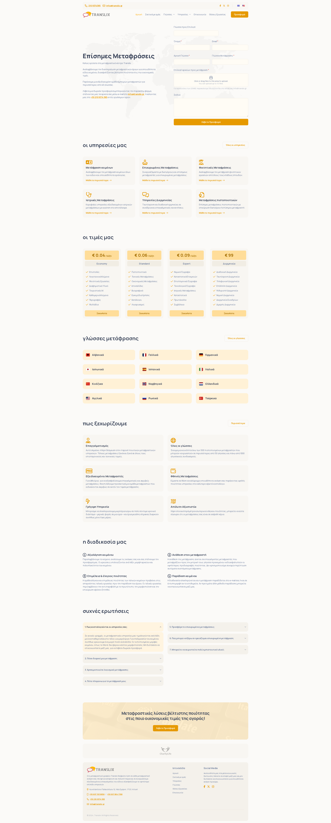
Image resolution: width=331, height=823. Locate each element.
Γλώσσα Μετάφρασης (223, 56)
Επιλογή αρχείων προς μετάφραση (191, 70)
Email (215, 41)
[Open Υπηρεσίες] (190, 14)
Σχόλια (177, 95)
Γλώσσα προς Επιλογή (184, 27)
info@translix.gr (114, 5)
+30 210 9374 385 (99, 97)
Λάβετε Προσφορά (211, 122)
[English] (243, 5)
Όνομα (178, 41)
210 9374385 (94, 5)
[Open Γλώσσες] (174, 14)
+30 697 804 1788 (114, 794)
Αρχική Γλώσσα (182, 56)
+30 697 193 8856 (96, 794)
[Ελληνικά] (238, 5)
